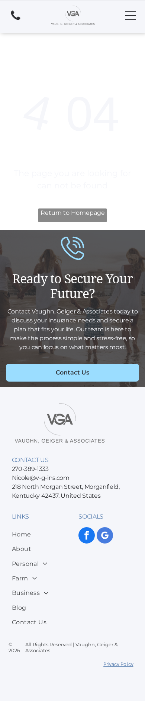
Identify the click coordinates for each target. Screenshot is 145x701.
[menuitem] (42, 534)
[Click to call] (16, 19)
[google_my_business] (105, 536)
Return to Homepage (73, 212)
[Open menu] (130, 15)
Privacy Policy (118, 664)
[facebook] (86, 536)
